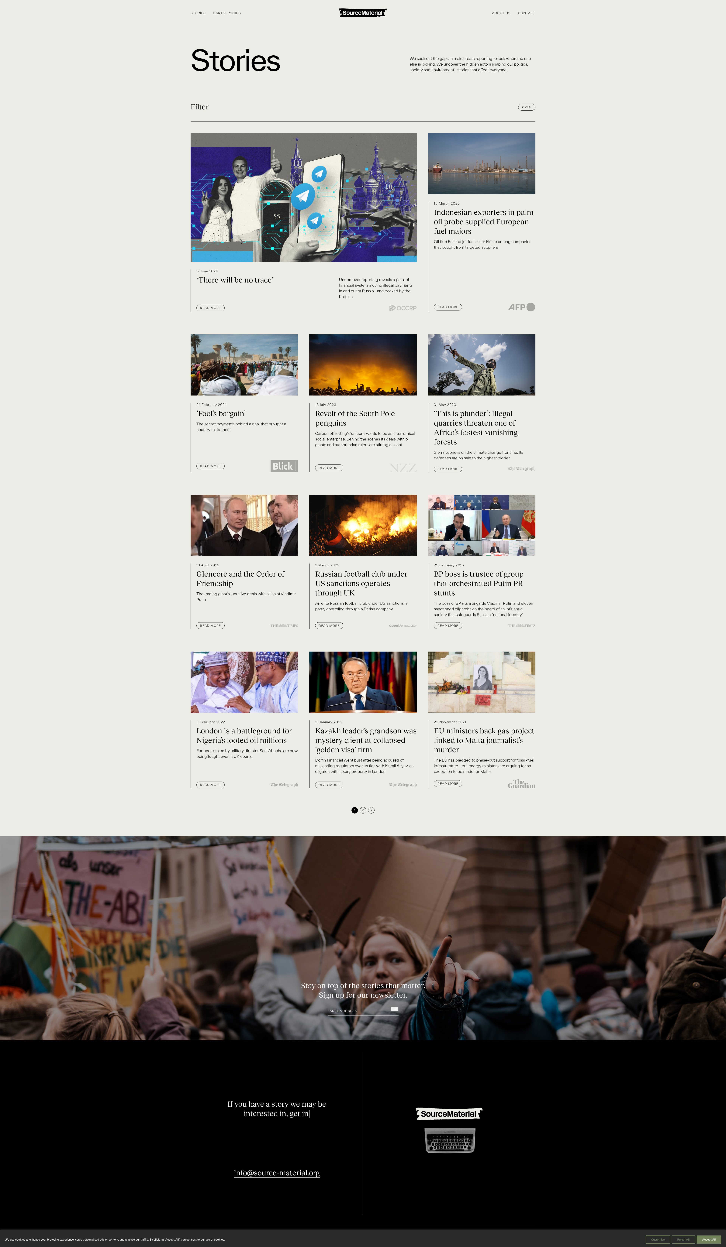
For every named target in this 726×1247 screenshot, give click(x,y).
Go (395, 1009)
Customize (658, 1239)
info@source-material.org (277, 1173)
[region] (363, 1238)
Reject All (683, 1239)
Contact (526, 13)
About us (501, 13)
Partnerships (227, 13)
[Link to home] (363, 12)
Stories (198, 13)
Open (526, 107)
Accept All (709, 1239)
